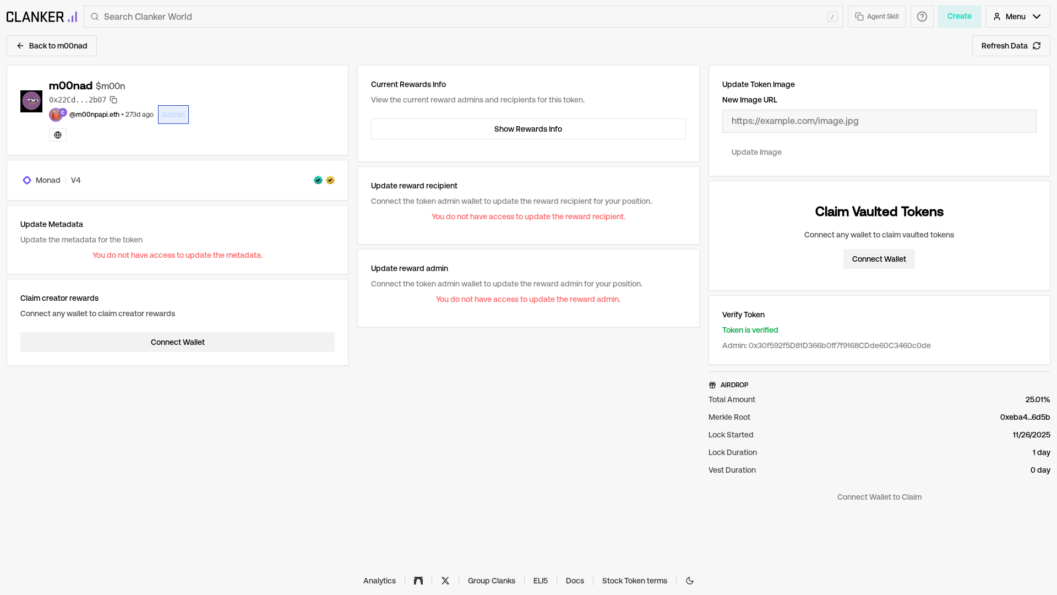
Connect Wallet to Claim (879, 497)
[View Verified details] (318, 180)
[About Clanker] (922, 17)
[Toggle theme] (689, 580)
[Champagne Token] (330, 180)
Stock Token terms (634, 580)
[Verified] (318, 180)
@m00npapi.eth (94, 114)
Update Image (757, 152)
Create (959, 16)
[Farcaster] (418, 580)
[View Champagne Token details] (330, 180)
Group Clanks (491, 580)
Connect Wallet (178, 342)
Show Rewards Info (528, 129)
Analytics (379, 580)
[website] (58, 135)
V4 (75, 180)
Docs (575, 580)
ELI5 (540, 580)
